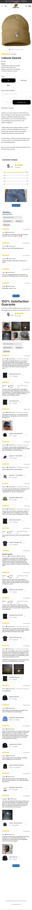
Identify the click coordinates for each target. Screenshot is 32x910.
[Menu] (2, 6)
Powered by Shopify (21, 901)
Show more (16, 296)
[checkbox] (6, 224)
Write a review (16, 205)
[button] (16, 172)
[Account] (26, 6)
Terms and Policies (16, 904)
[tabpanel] (16, 257)
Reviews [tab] (7, 212)
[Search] (6, 6)
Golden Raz (13, 901)
